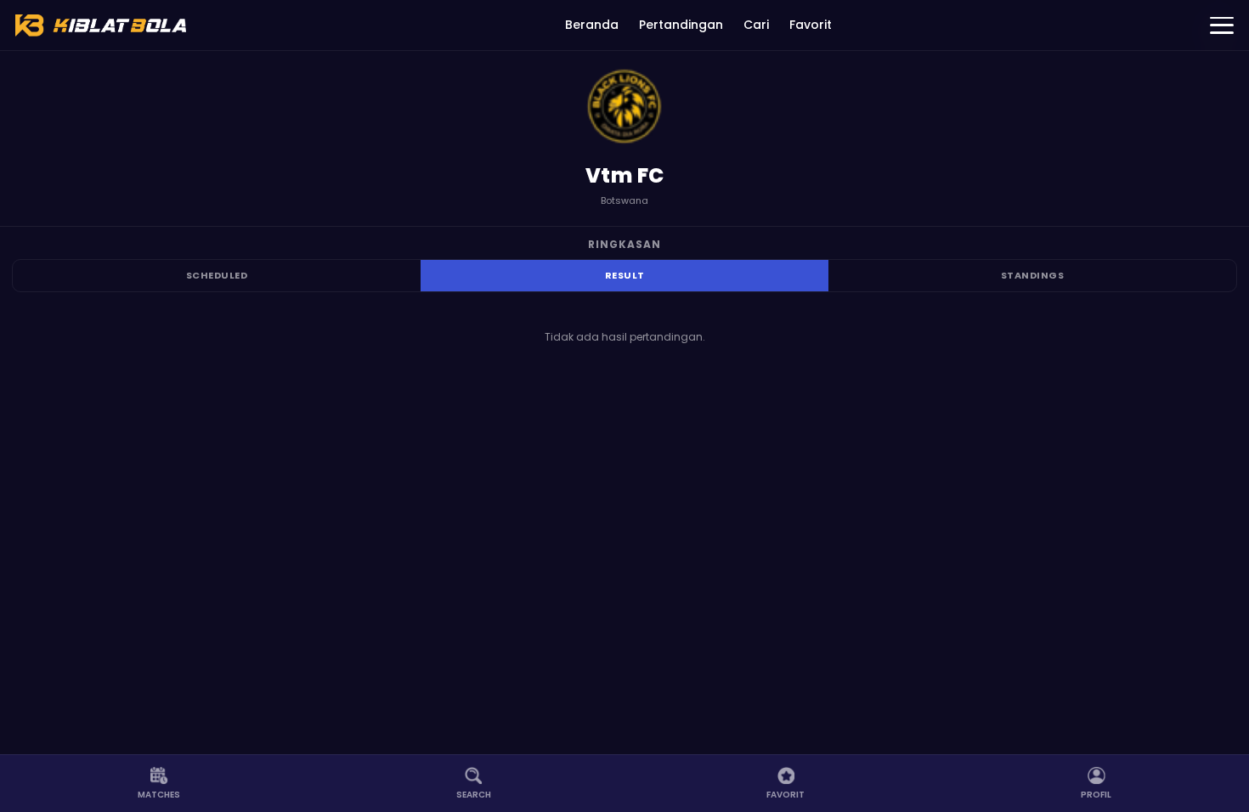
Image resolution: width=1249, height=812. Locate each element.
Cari (756, 24)
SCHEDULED (217, 275)
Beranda (592, 24)
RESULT (625, 275)
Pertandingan (681, 24)
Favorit (810, 24)
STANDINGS (1033, 275)
